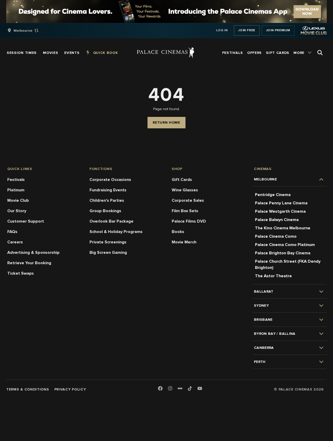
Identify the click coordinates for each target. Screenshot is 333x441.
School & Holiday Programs (116, 231)
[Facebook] (160, 389)
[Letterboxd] (180, 388)
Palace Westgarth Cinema (280, 211)
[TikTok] (190, 388)
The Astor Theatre (273, 276)
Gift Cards (182, 179)
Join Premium (278, 30)
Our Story (16, 210)
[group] (28, 30)
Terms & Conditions (27, 389)
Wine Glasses (185, 190)
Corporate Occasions (110, 179)
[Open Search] (320, 52)
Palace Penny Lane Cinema (281, 203)
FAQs (12, 231)
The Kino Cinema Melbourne (282, 228)
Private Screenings (107, 242)
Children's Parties (106, 200)
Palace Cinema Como (276, 236)
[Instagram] (170, 389)
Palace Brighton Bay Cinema (282, 253)
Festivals (16, 179)
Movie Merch (184, 242)
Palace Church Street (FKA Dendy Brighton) (288, 264)
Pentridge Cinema (273, 194)
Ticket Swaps (20, 273)
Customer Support (25, 221)
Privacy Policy (70, 389)
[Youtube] (199, 389)
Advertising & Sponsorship (33, 252)
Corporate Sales (188, 200)
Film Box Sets (185, 210)
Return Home (166, 122)
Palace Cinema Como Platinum (285, 244)
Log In (222, 30)
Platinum (15, 190)
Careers (15, 242)
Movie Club (18, 200)
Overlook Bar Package (111, 221)
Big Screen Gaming (108, 252)
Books (178, 231)
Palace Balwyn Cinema (277, 219)
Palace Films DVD (189, 221)
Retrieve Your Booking (29, 263)
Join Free (246, 30)
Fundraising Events (107, 190)
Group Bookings (105, 210)
